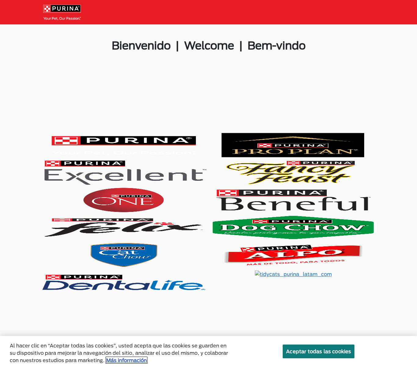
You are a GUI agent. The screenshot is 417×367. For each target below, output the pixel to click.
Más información (126, 360)
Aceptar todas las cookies (318, 351)
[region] (208, 351)
